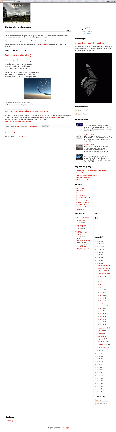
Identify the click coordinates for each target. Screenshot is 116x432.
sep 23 (102, 287)
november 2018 (103, 268)
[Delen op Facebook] (46, 126)
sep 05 (102, 319)
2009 (99, 372)
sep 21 (102, 290)
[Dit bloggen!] (43, 126)
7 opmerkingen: (33, 126)
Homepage (38, 133)
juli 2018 (101, 331)
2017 (98, 350)
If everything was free (84, 173)
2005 (99, 383)
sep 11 (102, 311)
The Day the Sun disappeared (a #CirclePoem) (91, 170)
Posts (79, 111)
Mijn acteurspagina (82, 200)
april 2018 (101, 339)
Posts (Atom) (19, 136)
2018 (98, 263)
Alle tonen (89, 252)
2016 (98, 353)
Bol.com (32, 41)
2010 (98, 370)
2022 (98, 252)
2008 (99, 375)
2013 (98, 361)
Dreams (79, 193)
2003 (99, 389)
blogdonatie (43, 44)
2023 (98, 249)
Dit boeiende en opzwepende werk (83, 247)
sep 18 (102, 295)
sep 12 (102, 308)
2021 (98, 255)
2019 (98, 260)
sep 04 (102, 322)
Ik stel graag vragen (83, 197)
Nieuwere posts (10, 133)
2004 (99, 386)
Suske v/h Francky (83, 217)
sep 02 (102, 324)
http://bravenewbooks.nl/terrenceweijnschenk (31, 111)
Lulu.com (42, 41)
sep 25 (102, 284)
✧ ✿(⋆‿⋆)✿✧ (80, 226)
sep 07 (102, 316)
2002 (99, 392)
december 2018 (103, 265)
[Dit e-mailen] (41, 126)
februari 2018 (103, 344)
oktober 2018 (102, 271)
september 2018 (103, 274)
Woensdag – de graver (82, 233)
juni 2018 (101, 333)
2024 (98, 246)
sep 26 (102, 281)
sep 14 (102, 301)
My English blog (81, 204)
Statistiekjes (10, 421)
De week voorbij (88, 124)
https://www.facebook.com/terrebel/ (18, 122)
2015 (98, 356)
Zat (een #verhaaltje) (18, 55)
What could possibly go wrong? (87, 175)
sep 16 (102, 298)
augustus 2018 (103, 328)
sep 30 (102, 276)
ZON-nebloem (81, 225)
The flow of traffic (82, 180)
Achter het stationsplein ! (81, 219)
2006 (99, 381)
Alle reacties (81, 114)
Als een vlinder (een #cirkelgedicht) (89, 43)
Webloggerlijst (82, 245)
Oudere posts (65, 133)
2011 (98, 367)
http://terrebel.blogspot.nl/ (50, 117)
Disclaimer (79, 190)
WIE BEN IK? (80, 209)
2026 (98, 241)
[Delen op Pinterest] (48, 126)
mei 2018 (101, 336)
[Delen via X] (45, 126)
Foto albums (80, 195)
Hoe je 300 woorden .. (84, 240)
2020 (99, 257)
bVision (79, 231)
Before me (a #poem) (83, 177)
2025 (98, 244)
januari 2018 (102, 347)
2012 (98, 364)
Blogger (67, 428)
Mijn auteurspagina (82, 202)
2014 (98, 359)
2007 (99, 378)
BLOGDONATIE (81, 188)
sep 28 (102, 279)
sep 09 (102, 313)
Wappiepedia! (81, 207)
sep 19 (102, 292)
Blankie (79, 239)
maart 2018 (102, 342)
